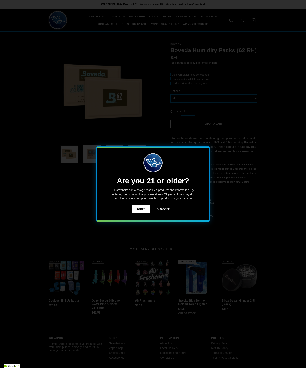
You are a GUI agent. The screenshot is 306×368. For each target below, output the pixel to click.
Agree (141, 209)
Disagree (163, 209)
